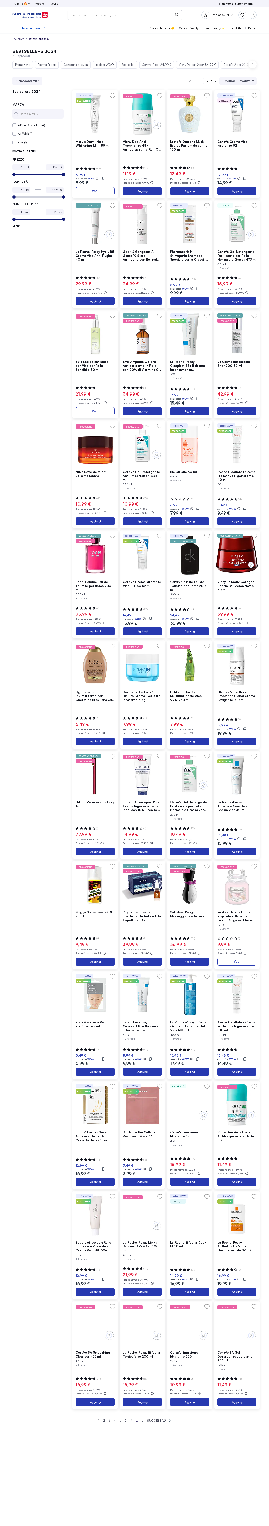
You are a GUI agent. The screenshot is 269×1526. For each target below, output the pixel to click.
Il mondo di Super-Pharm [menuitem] (236, 3)
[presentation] (253, 64)
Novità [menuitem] (54, 3)
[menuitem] (30, 28)
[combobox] (125, 15)
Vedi (95, 191)
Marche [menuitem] (40, 3)
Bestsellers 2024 (26, 92)
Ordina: (229, 81)
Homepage (18, 39)
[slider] (14, 174)
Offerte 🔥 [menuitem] (20, 3)
